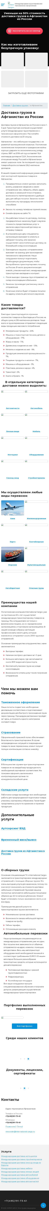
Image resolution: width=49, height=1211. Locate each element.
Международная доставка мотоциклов (19, 1156)
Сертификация (12, 759)
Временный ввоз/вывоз (18, 839)
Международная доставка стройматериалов (21, 1159)
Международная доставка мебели (16, 1168)
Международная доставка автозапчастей (20, 1181)
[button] (21, 1059)
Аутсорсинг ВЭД (13, 828)
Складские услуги (14, 789)
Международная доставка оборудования (20, 1178)
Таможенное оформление (20, 702)
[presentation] (9, 1059)
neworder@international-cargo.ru (20, 1132)
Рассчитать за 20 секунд (26, 31)
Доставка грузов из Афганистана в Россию (23, 852)
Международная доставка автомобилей (19, 1175)
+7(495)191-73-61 (13, 1116)
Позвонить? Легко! (14, 1127)
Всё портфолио (24, 1026)
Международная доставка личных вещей (20, 1172)
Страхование (10, 732)
